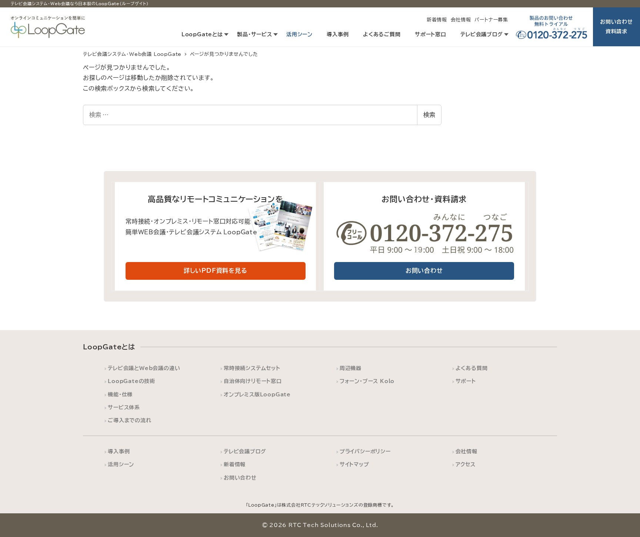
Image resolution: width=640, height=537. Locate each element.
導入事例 (119, 451)
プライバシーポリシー (365, 451)
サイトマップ (354, 464)
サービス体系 (124, 407)
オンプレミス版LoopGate (257, 394)
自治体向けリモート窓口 (253, 381)
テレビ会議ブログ (245, 451)
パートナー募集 (491, 19)
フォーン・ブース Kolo (367, 381)
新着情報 (437, 19)
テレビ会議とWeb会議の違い (144, 368)
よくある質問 (472, 368)
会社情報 (461, 19)
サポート (466, 381)
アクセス (466, 464)
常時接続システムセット (252, 368)
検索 (429, 115)
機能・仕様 (120, 394)
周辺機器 (350, 368)
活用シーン (121, 464)
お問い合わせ (240, 477)
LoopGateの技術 (131, 381)
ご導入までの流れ (129, 420)
